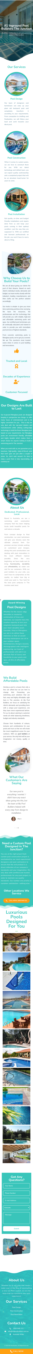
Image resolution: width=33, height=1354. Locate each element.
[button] (4, 807)
